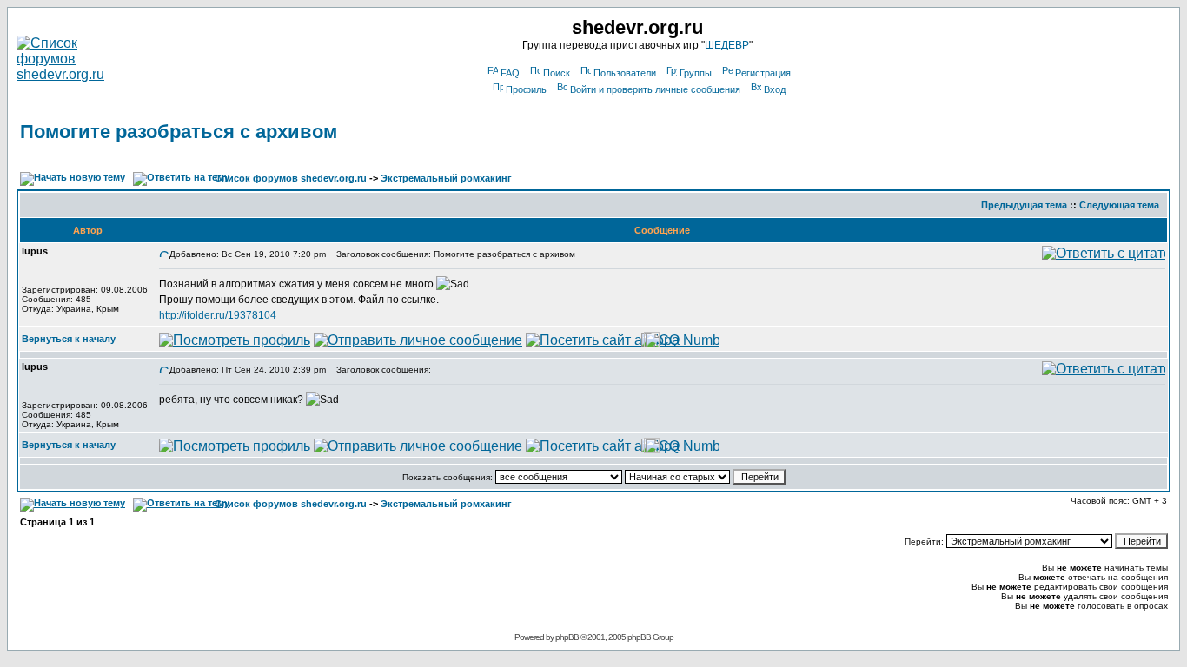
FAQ (510, 73)
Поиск (556, 73)
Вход (775, 89)
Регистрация (763, 73)
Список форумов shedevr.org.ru (291, 178)
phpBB (567, 637)
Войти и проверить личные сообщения (655, 89)
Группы (696, 73)
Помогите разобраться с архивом (178, 131)
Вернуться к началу (69, 339)
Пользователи (625, 73)
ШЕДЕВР (727, 45)
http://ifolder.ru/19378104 (217, 315)
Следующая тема (1119, 205)
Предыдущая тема (1024, 205)
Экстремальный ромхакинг (446, 178)
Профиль (526, 89)
